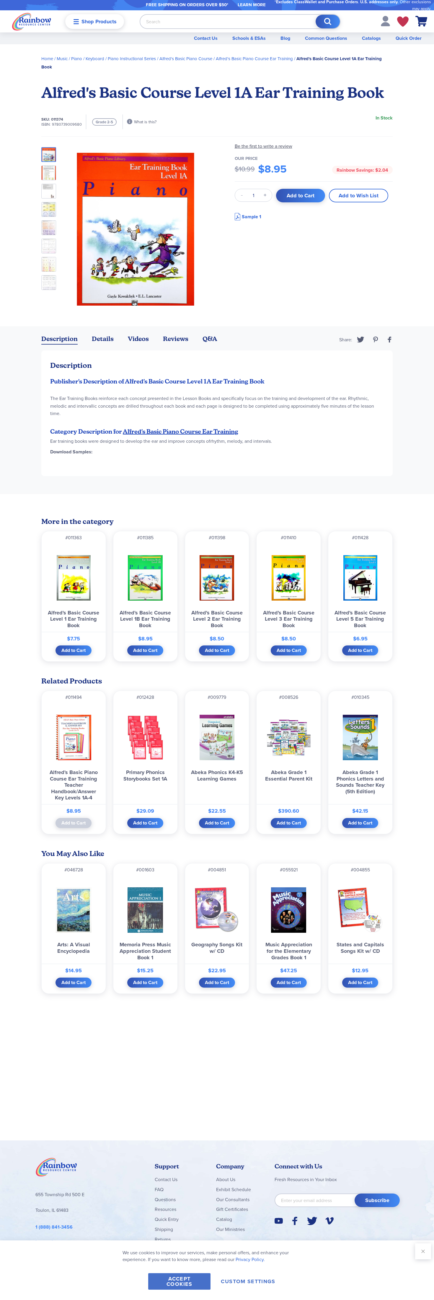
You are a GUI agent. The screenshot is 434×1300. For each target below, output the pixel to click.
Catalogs (371, 38)
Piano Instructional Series (132, 58)
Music (62, 58)
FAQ (159, 1189)
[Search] (328, 21)
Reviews (175, 338)
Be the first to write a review (263, 146)
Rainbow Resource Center (56, 1169)
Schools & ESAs (249, 38)
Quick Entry (167, 1219)
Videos (138, 338)
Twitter (360, 339)
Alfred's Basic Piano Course (185, 58)
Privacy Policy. (250, 1259)
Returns (163, 1239)
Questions (165, 1199)
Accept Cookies (179, 1281)
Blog (285, 38)
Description (59, 338)
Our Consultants (232, 1199)
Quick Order (409, 38)
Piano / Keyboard (87, 58)
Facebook (390, 339)
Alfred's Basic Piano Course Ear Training (254, 58)
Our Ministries (230, 1229)
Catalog (224, 1219)
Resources (165, 1209)
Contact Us (206, 38)
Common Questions (326, 38)
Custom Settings (248, 1281)
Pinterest (375, 339)
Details (103, 338)
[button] (385, 20)
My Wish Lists (403, 21)
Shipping (164, 1229)
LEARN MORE (252, 4)
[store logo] (31, 21)
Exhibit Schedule (233, 1189)
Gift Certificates (232, 1209)
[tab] (59, 340)
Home (47, 58)
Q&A (210, 338)
